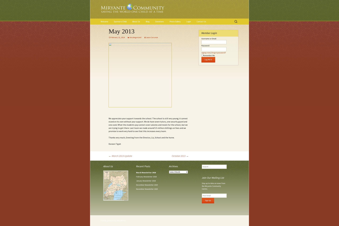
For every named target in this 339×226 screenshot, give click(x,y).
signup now (205, 52)
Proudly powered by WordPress (113, 220)
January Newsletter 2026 (146, 181)
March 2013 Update (120, 156)
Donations (159, 21)
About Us (136, 21)
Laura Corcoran (152, 37)
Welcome (104, 21)
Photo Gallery (175, 21)
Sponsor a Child (120, 21)
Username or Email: (209, 38)
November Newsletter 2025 (147, 189)
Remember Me (209, 55)
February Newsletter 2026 (146, 176)
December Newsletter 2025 (147, 185)
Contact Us (201, 21)
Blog (148, 21)
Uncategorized (135, 37)
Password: (205, 45)
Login (188, 21)
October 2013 (180, 156)
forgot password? (219, 52)
